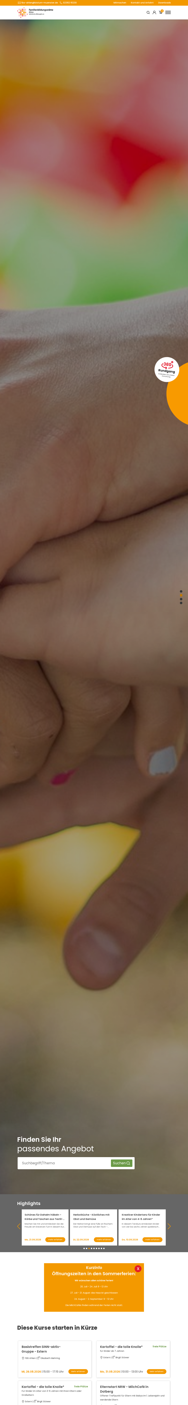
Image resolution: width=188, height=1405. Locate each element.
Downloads (164, 2)
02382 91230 (70, 2)
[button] (84, 1248)
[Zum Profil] (154, 12)
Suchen (119, 1163)
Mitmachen (120, 2)
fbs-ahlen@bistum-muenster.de (39, 2)
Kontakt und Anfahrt (142, 2)
